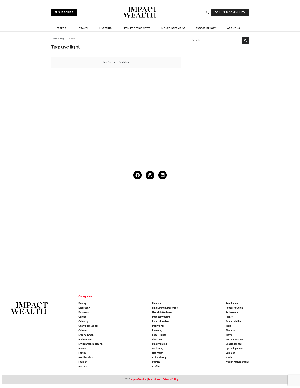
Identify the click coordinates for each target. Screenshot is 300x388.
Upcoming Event (234, 348)
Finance (156, 303)
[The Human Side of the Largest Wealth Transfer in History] (174, 213)
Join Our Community (230, 12)
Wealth (229, 357)
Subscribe (65, 12)
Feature (82, 366)
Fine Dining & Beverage (165, 307)
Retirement (232, 312)
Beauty (82, 303)
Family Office (85, 357)
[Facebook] (137, 175)
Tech (228, 325)
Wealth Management (237, 362)
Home (54, 38)
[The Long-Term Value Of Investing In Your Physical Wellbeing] (26, 263)
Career (82, 316)
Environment (85, 339)
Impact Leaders (160, 321)
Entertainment (86, 334)
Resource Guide (234, 307)
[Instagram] (150, 175)
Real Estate (232, 303)
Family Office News (137, 28)
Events (82, 348)
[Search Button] (207, 12)
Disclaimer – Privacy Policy (163, 379)
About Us (233, 28)
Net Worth (157, 353)
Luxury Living (159, 343)
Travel (84, 28)
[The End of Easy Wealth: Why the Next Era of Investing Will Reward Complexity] (273, 213)
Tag (62, 38)
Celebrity (83, 321)
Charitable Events (88, 325)
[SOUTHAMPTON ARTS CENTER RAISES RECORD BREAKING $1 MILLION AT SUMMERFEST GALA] (26, 213)
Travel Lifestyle (234, 339)
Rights (229, 316)
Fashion (82, 362)
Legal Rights (159, 334)
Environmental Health (90, 343)
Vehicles (230, 353)
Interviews (158, 325)
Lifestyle (61, 28)
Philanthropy (159, 357)
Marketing (157, 348)
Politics (156, 362)
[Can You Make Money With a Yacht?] (224, 213)
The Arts (230, 330)
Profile (156, 366)
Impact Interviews (173, 28)
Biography (84, 307)
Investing (105, 28)
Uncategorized (234, 343)
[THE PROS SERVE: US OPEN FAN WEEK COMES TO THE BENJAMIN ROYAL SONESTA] (125, 213)
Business (83, 312)
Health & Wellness (162, 312)
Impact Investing (161, 316)
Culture (82, 330)
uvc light (70, 38)
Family (82, 353)
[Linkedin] (162, 175)
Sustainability (233, 321)
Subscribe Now (206, 28)
